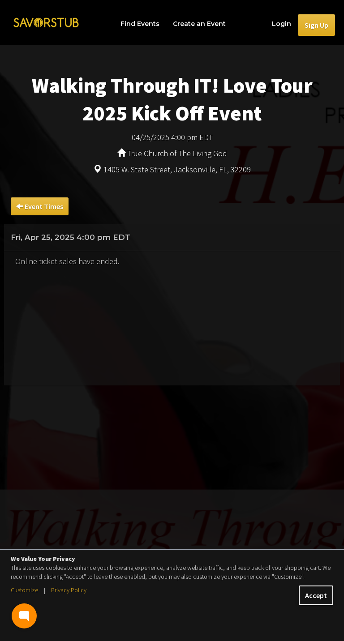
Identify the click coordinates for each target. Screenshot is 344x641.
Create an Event (199, 24)
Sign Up (316, 25)
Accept (316, 595)
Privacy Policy (68, 590)
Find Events (139, 24)
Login (281, 24)
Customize (24, 590)
